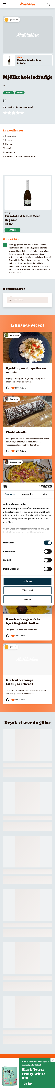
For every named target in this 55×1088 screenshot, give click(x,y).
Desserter (8, 93)
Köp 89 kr (12, 230)
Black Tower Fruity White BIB (33, 1073)
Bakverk (20, 93)
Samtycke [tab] (10, 494)
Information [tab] (27, 494)
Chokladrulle (16, 432)
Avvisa (27, 599)
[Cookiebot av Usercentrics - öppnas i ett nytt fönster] (39, 486)
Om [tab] (45, 494)
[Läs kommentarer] (4, 100)
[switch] (48, 551)
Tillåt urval (27, 590)
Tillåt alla (27, 581)
